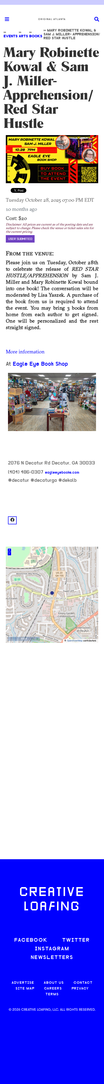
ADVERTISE (23, 983)
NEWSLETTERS (52, 957)
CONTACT (83, 983)
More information (25, 351)
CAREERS (53, 988)
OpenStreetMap (74, 641)
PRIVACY (80, 988)
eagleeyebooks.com (62, 473)
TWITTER (76, 940)
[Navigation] (4, 19)
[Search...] (97, 19)
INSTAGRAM (52, 949)
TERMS (52, 994)
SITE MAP (24, 988)
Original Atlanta (52, 19)
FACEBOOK (31, 940)
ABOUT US (54, 983)
